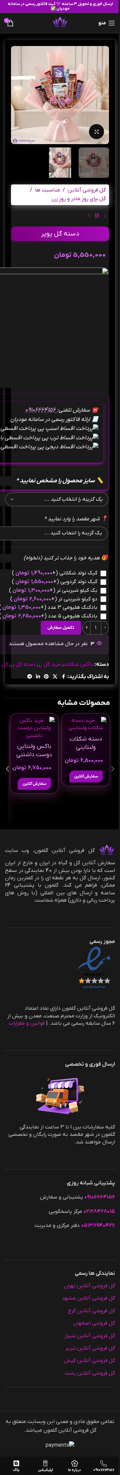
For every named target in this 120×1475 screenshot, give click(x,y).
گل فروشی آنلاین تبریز (90, 1348)
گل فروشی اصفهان (94, 1323)
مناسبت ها (47, 190)
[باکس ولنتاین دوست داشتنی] (34, 728)
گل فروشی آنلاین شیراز (89, 1336)
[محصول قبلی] (105, 216)
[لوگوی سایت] (60, 22)
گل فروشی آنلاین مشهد (88, 1298)
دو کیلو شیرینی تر (53, 599)
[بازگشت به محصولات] (97, 216)
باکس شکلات (78, 664)
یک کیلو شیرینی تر (53, 590)
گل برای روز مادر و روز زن (79, 198)
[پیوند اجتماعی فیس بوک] (63, 677)
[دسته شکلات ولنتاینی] (85, 724)
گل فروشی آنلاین (87, 190)
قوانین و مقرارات (27, 1023)
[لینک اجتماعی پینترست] (46, 677)
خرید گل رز (49, 664)
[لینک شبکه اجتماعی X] (55, 677)
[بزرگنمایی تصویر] (96, 131)
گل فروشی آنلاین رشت (90, 1373)
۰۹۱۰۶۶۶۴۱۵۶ (41, 410)
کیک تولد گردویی (54, 581)
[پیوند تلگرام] (29, 677)
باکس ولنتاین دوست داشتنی (34, 751)
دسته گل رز (23, 664)
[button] (102, 95)
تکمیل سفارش (60, 627)
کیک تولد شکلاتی (54, 573)
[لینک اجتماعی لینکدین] (38, 677)
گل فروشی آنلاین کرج (91, 1311)
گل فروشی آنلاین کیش (89, 1360)
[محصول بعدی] (89, 216)
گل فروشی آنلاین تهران (89, 1286)
